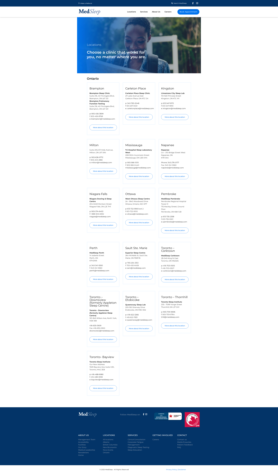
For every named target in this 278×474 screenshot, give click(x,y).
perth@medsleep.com (99, 271)
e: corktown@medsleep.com (173, 271)
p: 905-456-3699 (96, 114)
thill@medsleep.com (170, 317)
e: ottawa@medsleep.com (136, 214)
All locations (108, 440)
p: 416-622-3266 (132, 315)
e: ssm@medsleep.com (135, 268)
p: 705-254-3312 (131, 263)
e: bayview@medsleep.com (101, 380)
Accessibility (83, 442)
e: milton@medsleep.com (100, 163)
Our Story (82, 447)
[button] (179, 3)
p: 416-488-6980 (96, 374)
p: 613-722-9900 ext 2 (134, 209)
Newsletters (83, 453)
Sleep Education (135, 450)
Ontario (106, 453)
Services (144, 12)
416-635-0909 (95, 326)
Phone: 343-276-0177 (170, 163)
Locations (131, 12)
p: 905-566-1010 (132, 163)
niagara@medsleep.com (100, 217)
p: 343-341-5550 (96, 265)
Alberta (106, 442)
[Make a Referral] (79, 3)
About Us (156, 12)
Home (81, 455)
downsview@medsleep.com (101, 331)
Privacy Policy (171, 470)
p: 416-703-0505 (168, 266)
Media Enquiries (184, 442)
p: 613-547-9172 (167, 103)
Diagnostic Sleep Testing (138, 447)
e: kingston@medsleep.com (173, 108)
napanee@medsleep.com (172, 168)
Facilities (82, 445)
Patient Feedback (185, 445)
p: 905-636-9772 (96, 157)
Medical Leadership (86, 450)
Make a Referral (86, 3)
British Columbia (110, 445)
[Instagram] (197, 3)
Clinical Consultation (136, 440)
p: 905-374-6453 (96, 211)
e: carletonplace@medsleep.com (139, 108)
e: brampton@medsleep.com (102, 119)
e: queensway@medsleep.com (138, 320)
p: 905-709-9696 (168, 312)
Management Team (86, 440)
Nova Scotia (108, 450)
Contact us (182, 440)
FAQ (179, 447)
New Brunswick (110, 447)
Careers (168, 12)
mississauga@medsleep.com (138, 168)
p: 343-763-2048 (132, 103)
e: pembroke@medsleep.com (174, 222)
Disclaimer (182, 470)
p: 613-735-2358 (167, 217)
